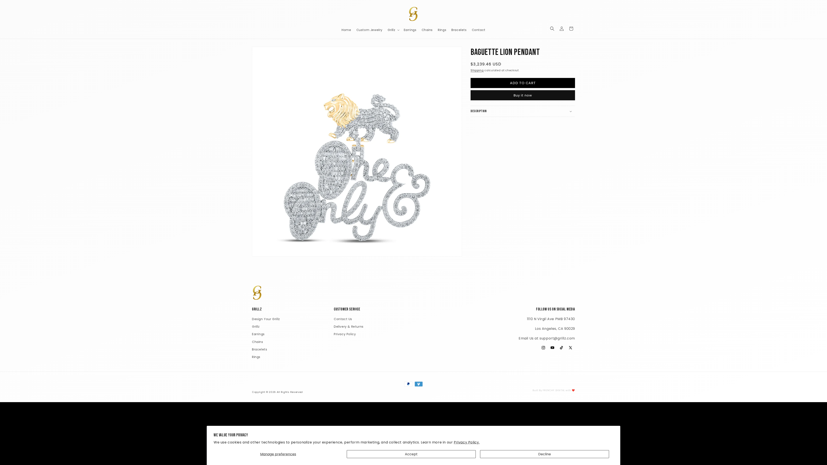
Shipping (477, 70)
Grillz (256, 326)
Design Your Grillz (266, 319)
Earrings (258, 334)
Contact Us (343, 319)
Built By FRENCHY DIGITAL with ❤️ (554, 390)
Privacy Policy (345, 334)
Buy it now (523, 95)
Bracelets (259, 349)
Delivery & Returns (349, 326)
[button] (393, 29)
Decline (544, 454)
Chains (257, 342)
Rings (256, 357)
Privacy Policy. (467, 442)
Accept (411, 454)
